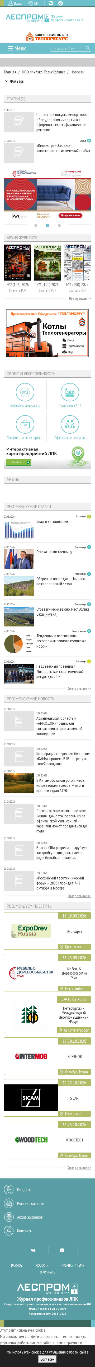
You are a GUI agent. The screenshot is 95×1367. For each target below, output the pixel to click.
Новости (42, 1265)
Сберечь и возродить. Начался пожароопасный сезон (60, 581)
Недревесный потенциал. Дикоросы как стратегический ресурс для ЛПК (60, 671)
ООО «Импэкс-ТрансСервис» (43, 71)
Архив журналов (30, 1217)
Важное (16, 1265)
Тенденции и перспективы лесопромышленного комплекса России (61, 640)
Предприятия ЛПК (70, 405)
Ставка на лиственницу (54, 551)
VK (51, 3)
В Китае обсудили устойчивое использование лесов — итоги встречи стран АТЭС (60, 785)
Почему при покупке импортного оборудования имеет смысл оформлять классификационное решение (61, 122)
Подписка (24, 1189)
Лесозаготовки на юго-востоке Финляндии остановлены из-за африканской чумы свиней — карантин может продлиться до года (61, 821)
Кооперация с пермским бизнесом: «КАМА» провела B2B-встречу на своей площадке (63, 758)
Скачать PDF (17, 290)
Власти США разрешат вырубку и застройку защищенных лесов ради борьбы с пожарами (61, 852)
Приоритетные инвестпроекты (25, 438)
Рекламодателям (30, 1203)
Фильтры (17, 81)
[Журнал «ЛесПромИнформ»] (47, 18)
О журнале (47, 1272)
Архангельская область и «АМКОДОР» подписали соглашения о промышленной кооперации (59, 726)
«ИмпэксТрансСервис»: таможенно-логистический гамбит (63, 148)
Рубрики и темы (73, 1265)
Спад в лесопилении (52, 521)
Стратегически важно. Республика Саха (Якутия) (62, 612)
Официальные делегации (70, 438)
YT (62, 1250)
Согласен (47, 1359)
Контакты (24, 1230)
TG (60, 3)
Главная (10, 71)
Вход (18, 3)
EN (36, 3)
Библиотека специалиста (25, 405)
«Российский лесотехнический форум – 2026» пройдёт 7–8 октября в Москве (60, 883)
